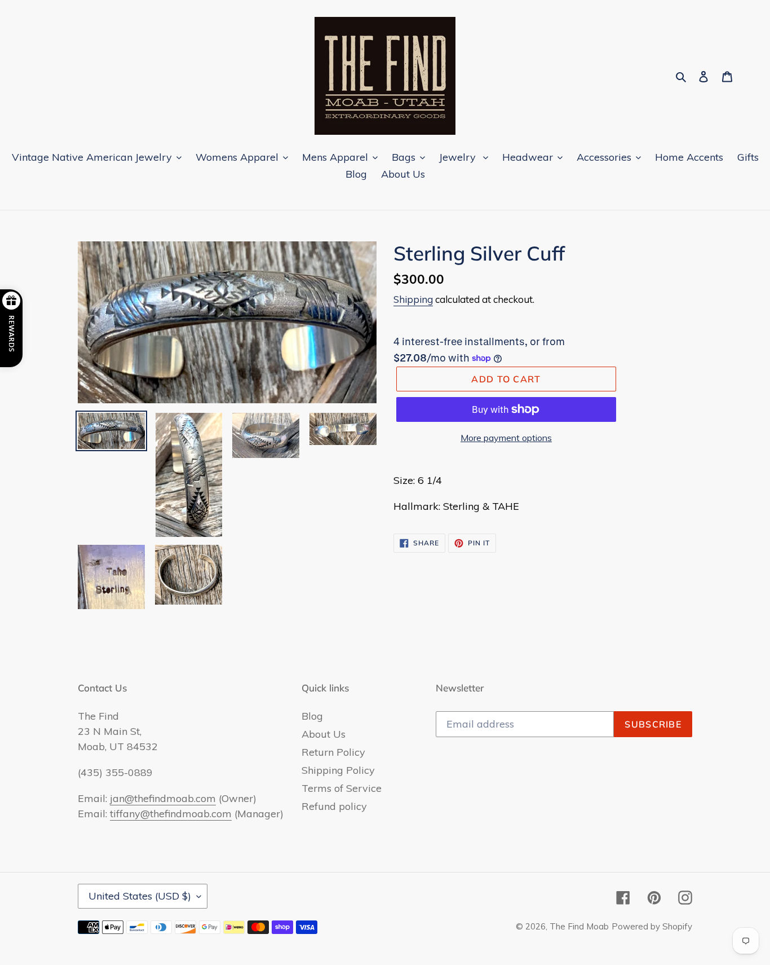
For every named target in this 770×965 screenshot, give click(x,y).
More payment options (506, 437)
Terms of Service (342, 788)
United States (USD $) (139, 895)
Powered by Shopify (652, 926)
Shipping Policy (338, 770)
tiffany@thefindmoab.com (171, 813)
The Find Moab (579, 926)
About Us (324, 734)
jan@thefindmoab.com (163, 798)
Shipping (413, 299)
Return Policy (333, 752)
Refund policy (334, 806)
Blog (312, 716)
